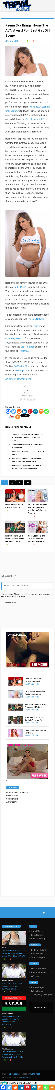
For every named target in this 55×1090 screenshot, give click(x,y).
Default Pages (37, 987)
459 (4, 992)
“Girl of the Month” (34, 119)
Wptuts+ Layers (38, 957)
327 (4, 1027)
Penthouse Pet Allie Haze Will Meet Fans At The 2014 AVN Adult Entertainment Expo (27, 437)
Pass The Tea (12, 796)
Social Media (37, 931)
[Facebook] (8, 411)
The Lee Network (36, 319)
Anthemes (26, 1078)
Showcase (13, 1074)
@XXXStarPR (21, 366)
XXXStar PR (11, 802)
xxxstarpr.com (22, 370)
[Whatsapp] (46, 411)
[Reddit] (19, 411)
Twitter (37, 326)
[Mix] (41, 411)
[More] (17, 416)
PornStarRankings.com (41, 972)
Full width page (38, 991)
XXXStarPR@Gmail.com (18, 378)
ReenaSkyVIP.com (14, 338)
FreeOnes (23, 351)
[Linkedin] (24, 411)
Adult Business (7, 948)
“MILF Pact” (20, 287)
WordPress (35, 1074)
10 (11, 1027)
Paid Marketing (38, 938)
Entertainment (37, 935)
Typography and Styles (41, 995)
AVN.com (35, 976)
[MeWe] (35, 411)
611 (4, 959)
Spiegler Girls (12, 799)
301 (4, 1060)
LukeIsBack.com (38, 969)
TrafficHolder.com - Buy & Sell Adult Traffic (18, 1083)
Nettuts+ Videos (38, 954)
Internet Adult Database (17, 793)
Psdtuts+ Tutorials (39, 950)
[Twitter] (13, 411)
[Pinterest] (30, 411)
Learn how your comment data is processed (25, 595)
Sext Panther (27, 346)
